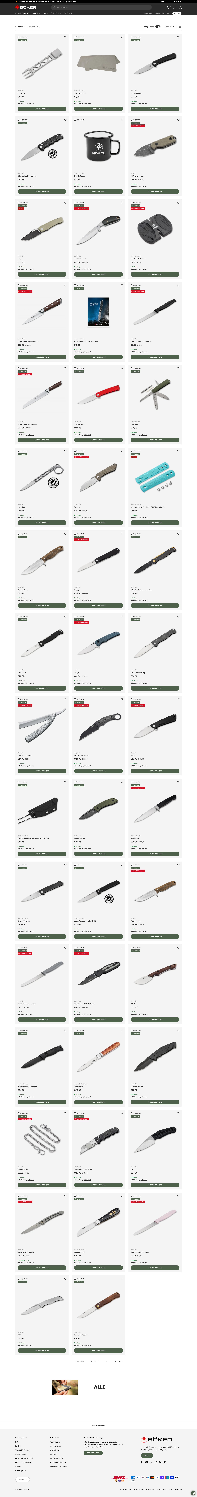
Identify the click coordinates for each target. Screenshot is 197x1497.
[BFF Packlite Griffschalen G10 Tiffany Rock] (155, 477)
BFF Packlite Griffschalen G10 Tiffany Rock (147, 507)
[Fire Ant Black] (155, 63)
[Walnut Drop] (42, 560)
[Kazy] (42, 228)
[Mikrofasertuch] (98, 63)
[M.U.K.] (155, 973)
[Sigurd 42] (42, 477)
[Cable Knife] (98, 1056)
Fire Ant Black (136, 93)
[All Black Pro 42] (155, 1056)
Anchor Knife (79, 1252)
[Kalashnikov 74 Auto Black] (98, 973)
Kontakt (161, 2)
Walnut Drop (22, 590)
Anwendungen (20, 13)
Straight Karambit (81, 755)
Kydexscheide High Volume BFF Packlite (33, 838)
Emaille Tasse (79, 176)
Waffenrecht (55, 1442)
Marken (45, 13)
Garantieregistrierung (23, 1462)
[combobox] (101, 7)
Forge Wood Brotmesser (27, 424)
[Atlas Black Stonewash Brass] (155, 560)
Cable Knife (78, 1087)
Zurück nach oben (98, 1425)
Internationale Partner (58, 1466)
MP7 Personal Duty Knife (27, 1087)
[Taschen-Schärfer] (155, 228)
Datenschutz (150, 1489)
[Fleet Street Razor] (42, 725)
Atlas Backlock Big (138, 673)
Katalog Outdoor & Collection (86, 341)
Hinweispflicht (20, 1471)
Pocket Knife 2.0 (80, 259)
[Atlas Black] (42, 642)
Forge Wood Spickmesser (28, 341)
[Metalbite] (42, 63)
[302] (155, 1139)
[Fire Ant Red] (98, 394)
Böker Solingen (24, 1489)
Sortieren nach (21, 27)
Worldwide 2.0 (79, 838)
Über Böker (55, 13)
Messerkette (23, 1169)
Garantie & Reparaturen (24, 1458)
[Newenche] (155, 808)
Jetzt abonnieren (93, 1453)
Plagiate (53, 1454)
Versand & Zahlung (22, 1450)
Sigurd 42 (21, 507)
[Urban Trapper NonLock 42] (98, 891)
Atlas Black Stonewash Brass (142, 590)
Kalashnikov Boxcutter (83, 1169)
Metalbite (21, 93)
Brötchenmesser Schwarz (141, 341)
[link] (78, 1361)
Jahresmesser (55, 1446)
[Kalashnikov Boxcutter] (98, 1139)
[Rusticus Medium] (98, 1305)
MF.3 (132, 755)
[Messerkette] (42, 1139)
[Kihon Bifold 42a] (42, 891)
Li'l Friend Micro (137, 176)
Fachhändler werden (58, 1462)
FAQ (16, 1442)
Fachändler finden (57, 1458)
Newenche (135, 838)
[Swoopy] (98, 477)
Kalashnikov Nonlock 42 (27, 176)
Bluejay (77, 673)
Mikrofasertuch (80, 93)
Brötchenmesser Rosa (140, 1252)
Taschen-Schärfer (138, 259)
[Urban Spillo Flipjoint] (42, 1222)
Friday (76, 590)
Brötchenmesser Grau (27, 1004)
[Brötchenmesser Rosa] (155, 1222)
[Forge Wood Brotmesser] (42, 394)
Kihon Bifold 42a (24, 921)
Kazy (19, 259)
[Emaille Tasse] (98, 146)
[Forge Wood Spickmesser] (42, 311)
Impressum (178, 1489)
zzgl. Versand (30, 103)
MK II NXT (134, 424)
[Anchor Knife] (98, 1222)
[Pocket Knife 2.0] (98, 228)
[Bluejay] (98, 642)
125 (106, 1361)
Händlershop (159, 13)
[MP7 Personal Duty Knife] (42, 1056)
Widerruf (18, 1466)
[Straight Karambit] (98, 725)
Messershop (147, 13)
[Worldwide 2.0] (98, 808)
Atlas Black (22, 673)
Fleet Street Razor (25, 755)
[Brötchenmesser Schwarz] (155, 311)
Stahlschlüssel (20, 1454)
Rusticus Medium (81, 1335)
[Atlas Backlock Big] (155, 642)
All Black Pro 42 (137, 1087)
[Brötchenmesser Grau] (42, 973)
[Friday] (98, 560)
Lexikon (18, 1446)
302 (132, 1169)
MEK (19, 1335)
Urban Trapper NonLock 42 (85, 921)
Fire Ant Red (79, 424)
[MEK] (42, 1305)
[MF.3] (155, 725)
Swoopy (77, 507)
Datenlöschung (138, 1489)
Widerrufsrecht (161, 1489)
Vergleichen (149, 27)
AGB (170, 1489)
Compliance (54, 1450)
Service (67, 13)
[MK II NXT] (155, 394)
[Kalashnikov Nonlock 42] (42, 146)
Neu (168, 13)
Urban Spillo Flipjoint (26, 1252)
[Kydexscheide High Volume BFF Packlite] (42, 808)
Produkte (34, 13)
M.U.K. (133, 1004)
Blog (168, 2)
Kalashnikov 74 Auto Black (84, 1004)
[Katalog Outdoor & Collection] (98, 311)
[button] (180, 7)
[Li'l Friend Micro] (155, 146)
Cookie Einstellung (125, 1489)
